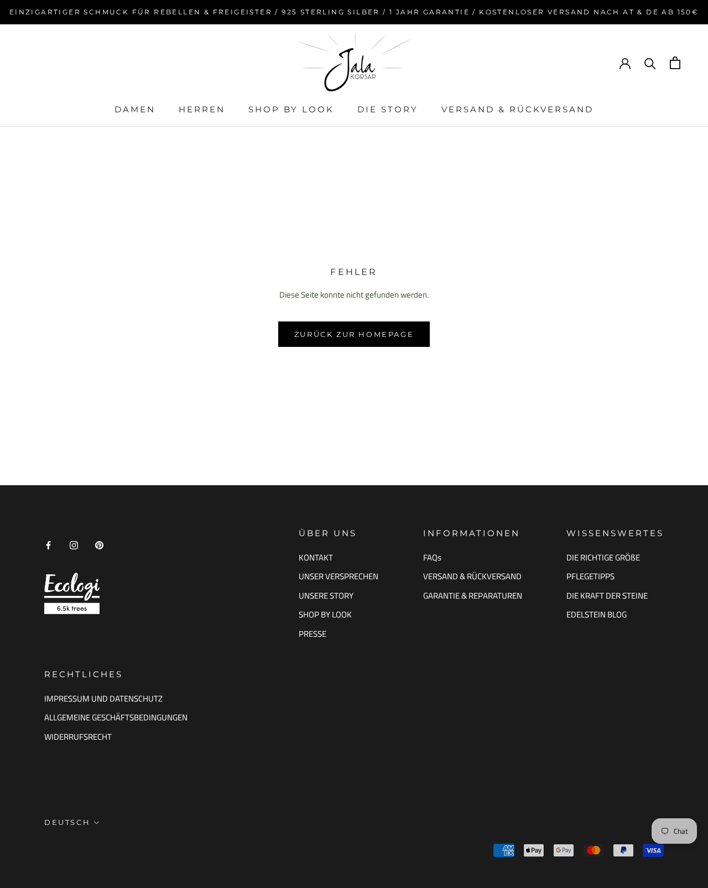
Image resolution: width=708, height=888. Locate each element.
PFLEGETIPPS (590, 576)
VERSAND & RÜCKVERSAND (517, 109)
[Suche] (650, 63)
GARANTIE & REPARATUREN (472, 596)
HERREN (202, 109)
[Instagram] (74, 545)
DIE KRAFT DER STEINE (607, 596)
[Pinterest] (99, 545)
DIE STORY (387, 109)
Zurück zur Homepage (354, 334)
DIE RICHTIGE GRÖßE (603, 558)
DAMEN (134, 109)
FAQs (432, 558)
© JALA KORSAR (80, 852)
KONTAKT (316, 558)
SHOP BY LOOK (325, 615)
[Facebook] (48, 545)
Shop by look (291, 109)
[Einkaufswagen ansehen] (675, 62)
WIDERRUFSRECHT (78, 737)
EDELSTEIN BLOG (596, 615)
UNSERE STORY (326, 596)
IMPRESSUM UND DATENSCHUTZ (103, 699)
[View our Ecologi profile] (72, 593)
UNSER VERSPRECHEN (338, 576)
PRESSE (312, 634)
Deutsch (67, 822)
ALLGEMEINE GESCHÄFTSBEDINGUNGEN (116, 718)
